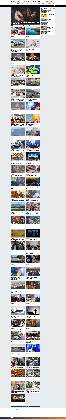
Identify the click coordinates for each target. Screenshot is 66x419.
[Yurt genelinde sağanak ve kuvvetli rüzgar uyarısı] (33, 106)
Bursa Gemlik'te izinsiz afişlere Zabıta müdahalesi (17, 252)
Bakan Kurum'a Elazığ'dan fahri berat (17, 304)
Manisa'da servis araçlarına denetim (17, 341)
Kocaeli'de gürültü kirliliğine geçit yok (17, 404)
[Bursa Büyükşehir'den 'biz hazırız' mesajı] (33, 69)
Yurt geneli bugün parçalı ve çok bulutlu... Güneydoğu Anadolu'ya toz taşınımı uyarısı (17, 278)
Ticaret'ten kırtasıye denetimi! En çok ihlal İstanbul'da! (17, 392)
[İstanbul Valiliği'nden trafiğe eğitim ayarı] (33, 181)
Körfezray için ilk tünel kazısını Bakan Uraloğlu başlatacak (32, 379)
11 (31, 25)
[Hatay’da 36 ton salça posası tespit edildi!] (18, 181)
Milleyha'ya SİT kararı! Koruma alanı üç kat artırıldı (18, 213)
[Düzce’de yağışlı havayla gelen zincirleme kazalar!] (33, 93)
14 (37, 25)
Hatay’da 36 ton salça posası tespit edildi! (17, 188)
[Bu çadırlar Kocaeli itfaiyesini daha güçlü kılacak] (33, 335)
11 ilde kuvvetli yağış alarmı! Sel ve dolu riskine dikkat (32, 125)
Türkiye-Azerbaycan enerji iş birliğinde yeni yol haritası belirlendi (33, 354)
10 (29, 25)
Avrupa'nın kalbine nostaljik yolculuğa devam (17, 151)
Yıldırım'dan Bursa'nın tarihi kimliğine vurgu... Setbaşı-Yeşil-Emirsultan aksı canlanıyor (17, 125)
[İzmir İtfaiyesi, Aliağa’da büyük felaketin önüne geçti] (33, 323)
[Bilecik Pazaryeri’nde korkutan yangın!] (33, 131)
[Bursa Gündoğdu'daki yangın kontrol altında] (18, 131)
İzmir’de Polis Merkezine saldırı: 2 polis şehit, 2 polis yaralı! (26, 3)
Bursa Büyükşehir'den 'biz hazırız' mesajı (32, 76)
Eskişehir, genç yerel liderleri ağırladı (17, 367)
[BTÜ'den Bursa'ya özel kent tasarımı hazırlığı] (33, 385)
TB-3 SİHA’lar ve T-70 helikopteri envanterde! (17, 317)
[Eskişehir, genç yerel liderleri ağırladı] (18, 361)
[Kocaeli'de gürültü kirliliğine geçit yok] (18, 398)
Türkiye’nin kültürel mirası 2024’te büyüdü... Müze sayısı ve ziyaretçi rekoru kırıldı (32, 213)
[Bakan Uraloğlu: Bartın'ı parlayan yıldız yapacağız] (33, 144)
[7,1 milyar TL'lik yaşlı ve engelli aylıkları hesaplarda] (33, 169)
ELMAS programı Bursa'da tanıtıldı (17, 226)
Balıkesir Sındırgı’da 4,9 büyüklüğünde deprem (32, 50)
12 (33, 25)
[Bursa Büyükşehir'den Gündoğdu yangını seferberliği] (18, 169)
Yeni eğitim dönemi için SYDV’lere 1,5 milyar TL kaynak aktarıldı (17, 76)
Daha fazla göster (25, 406)
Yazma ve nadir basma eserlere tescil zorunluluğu (17, 201)
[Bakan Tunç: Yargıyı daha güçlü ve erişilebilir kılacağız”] (18, 323)
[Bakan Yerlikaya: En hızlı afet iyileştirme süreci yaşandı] (18, 57)
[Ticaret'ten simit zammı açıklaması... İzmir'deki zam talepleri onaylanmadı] (18, 373)
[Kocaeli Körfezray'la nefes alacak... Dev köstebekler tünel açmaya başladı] (18, 93)
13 (35, 25)
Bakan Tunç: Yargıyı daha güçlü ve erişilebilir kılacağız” (17, 329)
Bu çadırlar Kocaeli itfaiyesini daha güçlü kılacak (32, 342)
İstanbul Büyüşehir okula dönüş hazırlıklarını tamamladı (31, 163)
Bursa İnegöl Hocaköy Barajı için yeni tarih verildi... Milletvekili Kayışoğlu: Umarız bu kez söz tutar (32, 227)
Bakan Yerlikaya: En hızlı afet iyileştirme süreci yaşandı (16, 63)
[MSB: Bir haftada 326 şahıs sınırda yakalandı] (33, 310)
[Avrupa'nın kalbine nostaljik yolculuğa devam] (18, 144)
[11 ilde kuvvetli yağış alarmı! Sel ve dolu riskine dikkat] (33, 118)
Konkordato (29, 1)
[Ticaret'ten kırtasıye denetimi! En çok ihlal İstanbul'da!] (18, 385)
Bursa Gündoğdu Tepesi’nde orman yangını (32, 201)
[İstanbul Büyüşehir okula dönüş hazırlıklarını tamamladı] (33, 156)
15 (39, 25)
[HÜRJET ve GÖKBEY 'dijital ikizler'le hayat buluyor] (33, 233)
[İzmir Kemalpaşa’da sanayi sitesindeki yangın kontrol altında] (33, 57)
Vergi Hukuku (34, 1)
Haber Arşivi (24, 414)
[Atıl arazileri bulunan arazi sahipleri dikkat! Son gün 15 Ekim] (18, 233)
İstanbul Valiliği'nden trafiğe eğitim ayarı (32, 188)
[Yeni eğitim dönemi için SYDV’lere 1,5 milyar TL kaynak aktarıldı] (18, 69)
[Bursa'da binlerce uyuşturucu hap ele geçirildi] (33, 259)
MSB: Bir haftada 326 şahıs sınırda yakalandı (32, 317)
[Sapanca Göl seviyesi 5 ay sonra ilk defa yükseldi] (33, 31)
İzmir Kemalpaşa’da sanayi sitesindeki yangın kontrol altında (32, 63)
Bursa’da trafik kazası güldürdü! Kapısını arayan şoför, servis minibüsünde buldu (16, 50)
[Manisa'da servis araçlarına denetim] (18, 335)
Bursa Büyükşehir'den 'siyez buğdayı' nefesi (17, 265)
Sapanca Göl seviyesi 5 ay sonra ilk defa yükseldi (32, 37)
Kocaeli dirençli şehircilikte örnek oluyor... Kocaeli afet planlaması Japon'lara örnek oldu (32, 252)
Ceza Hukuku (39, 1)
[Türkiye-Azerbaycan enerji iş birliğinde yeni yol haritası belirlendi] (33, 348)
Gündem (25, 1)
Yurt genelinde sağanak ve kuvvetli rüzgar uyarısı (32, 112)
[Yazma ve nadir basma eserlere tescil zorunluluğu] (18, 194)
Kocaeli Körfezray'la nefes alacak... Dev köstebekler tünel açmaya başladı (18, 100)
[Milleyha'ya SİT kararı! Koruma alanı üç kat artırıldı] (18, 206)
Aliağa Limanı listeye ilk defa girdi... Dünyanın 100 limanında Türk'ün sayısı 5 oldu (18, 292)
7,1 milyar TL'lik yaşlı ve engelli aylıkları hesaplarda (31, 176)
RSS (12, 417)
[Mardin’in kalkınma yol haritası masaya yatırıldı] (33, 271)
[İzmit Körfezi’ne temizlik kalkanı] (33, 82)
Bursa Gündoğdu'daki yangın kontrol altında (17, 138)
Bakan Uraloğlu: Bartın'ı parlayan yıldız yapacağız (33, 151)
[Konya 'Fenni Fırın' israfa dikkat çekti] (18, 31)
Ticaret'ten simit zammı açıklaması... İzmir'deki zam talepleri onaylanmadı (17, 379)
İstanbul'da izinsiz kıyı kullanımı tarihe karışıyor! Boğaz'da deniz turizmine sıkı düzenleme (18, 355)
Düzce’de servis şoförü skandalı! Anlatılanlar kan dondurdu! (16, 163)
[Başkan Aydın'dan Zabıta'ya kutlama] (33, 361)
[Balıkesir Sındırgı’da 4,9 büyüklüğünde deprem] (33, 43)
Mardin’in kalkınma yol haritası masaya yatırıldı (31, 278)
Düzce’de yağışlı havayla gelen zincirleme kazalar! (31, 100)
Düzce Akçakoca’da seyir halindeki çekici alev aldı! (17, 112)
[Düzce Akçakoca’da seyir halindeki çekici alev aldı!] (18, 106)
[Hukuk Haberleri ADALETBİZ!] (15, 1)
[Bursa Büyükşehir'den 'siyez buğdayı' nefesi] (18, 259)
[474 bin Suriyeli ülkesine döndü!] (18, 82)
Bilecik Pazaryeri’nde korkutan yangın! (32, 137)
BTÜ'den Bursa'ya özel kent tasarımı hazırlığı (32, 392)
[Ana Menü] (54, 1)
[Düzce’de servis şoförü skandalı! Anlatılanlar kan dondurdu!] (18, 156)
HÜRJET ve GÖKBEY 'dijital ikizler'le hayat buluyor (32, 240)
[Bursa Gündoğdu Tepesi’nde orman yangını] (33, 194)
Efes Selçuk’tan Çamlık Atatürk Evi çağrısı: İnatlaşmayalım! (32, 305)
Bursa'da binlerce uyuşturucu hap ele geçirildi (32, 265)
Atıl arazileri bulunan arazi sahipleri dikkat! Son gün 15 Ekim (17, 240)
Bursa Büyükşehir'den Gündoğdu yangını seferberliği (16, 176)
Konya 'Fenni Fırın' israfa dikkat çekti (17, 37)
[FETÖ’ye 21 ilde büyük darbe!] (33, 285)
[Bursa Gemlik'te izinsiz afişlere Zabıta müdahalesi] (18, 245)
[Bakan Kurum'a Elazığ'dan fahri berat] (18, 298)
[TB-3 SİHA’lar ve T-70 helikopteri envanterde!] (18, 310)
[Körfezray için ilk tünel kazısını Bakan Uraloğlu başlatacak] (33, 373)
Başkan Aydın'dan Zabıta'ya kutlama (32, 367)
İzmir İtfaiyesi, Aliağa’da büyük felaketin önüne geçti (31, 329)
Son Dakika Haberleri (14, 414)
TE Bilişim (54, 417)
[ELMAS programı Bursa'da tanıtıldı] (18, 220)
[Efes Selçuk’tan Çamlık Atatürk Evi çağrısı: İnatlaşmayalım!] (33, 298)
